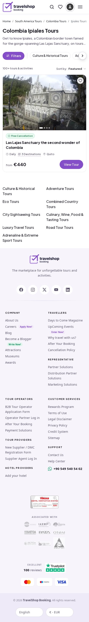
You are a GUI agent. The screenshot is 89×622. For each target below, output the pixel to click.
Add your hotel (16, 476)
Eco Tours (11, 201)
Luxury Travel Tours (18, 227)
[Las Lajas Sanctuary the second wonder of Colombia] (44, 102)
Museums (12, 356)
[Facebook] (21, 289)
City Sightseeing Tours (21, 214)
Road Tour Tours (59, 227)
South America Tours (28, 21)
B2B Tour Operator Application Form (18, 409)
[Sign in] (70, 7)
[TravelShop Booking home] (19, 7)
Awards (10, 362)
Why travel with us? (62, 338)
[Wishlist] (60, 7)
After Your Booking (61, 344)
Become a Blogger (18, 339)
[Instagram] (33, 289)
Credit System (58, 432)
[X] (44, 289)
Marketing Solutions (62, 384)
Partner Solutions (60, 367)
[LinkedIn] (68, 289)
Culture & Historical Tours (50, 55)
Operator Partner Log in (22, 418)
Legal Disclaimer (60, 419)
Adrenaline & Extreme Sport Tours (20, 238)
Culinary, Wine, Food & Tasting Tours (65, 217)
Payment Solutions (18, 430)
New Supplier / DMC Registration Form (20, 449)
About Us (11, 320)
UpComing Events (61, 327)
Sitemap (54, 438)
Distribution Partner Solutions (62, 375)
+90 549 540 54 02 (68, 468)
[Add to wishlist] (80, 80)
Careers (10, 327)
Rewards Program (61, 407)
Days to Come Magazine (65, 320)
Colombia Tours (56, 21)
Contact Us (56, 455)
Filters (16, 56)
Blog (8, 333)
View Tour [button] (71, 164)
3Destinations (30, 154)
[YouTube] (56, 289)
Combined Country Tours (62, 204)
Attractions (13, 350)
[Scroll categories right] (82, 56)
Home (7, 21)
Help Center (56, 461)
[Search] (51, 6)
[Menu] (80, 7)
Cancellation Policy (61, 350)
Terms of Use (57, 413)
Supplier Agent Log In (21, 459)
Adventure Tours (60, 188)
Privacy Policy (57, 425)
